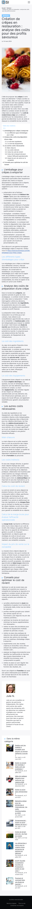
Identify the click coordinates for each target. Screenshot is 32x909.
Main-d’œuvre (11, 148)
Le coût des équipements (15, 143)
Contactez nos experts (17, 905)
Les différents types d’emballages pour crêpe (17, 134)
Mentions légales (11, 903)
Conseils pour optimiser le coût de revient (16, 163)
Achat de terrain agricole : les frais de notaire (21, 834)
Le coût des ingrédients (14, 141)
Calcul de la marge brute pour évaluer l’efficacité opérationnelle (17, 155)
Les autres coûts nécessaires (14, 146)
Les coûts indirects (13, 150)
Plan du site (22, 903)
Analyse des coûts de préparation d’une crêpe (15, 138)
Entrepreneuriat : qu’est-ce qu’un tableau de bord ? (21, 822)
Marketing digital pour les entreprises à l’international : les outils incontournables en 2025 (21, 807)
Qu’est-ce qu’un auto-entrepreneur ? (21, 791)
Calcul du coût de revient (15, 152)
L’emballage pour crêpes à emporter (16, 131)
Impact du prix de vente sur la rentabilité (16, 159)
